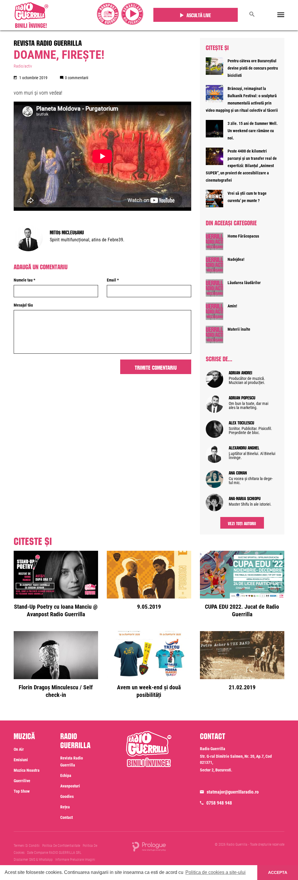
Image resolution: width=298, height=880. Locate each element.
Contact (66, 817)
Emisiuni (21, 759)
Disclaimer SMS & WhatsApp (33, 860)
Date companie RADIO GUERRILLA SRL (54, 853)
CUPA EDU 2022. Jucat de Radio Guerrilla (242, 610)
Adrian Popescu (242, 397)
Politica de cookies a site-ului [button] (215, 872)
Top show (22, 791)
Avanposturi (70, 786)
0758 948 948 (219, 803)
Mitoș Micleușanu (67, 231)
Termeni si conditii (27, 846)
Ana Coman (238, 472)
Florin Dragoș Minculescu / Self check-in (56, 691)
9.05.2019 (149, 606)
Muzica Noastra (27, 770)
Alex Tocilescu (241, 422)
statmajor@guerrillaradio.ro (233, 792)
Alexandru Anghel (244, 447)
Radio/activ (23, 66)
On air (19, 749)
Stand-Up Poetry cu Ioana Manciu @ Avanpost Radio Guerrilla (55, 610)
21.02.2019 (242, 687)
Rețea (65, 807)
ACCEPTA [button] (277, 872)
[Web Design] (149, 846)
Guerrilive (22, 780)
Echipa (65, 775)
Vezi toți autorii (242, 523)
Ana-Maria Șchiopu (244, 498)
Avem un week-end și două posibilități (149, 691)
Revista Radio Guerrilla (48, 42)
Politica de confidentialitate (61, 846)
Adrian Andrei (240, 372)
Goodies (67, 796)
